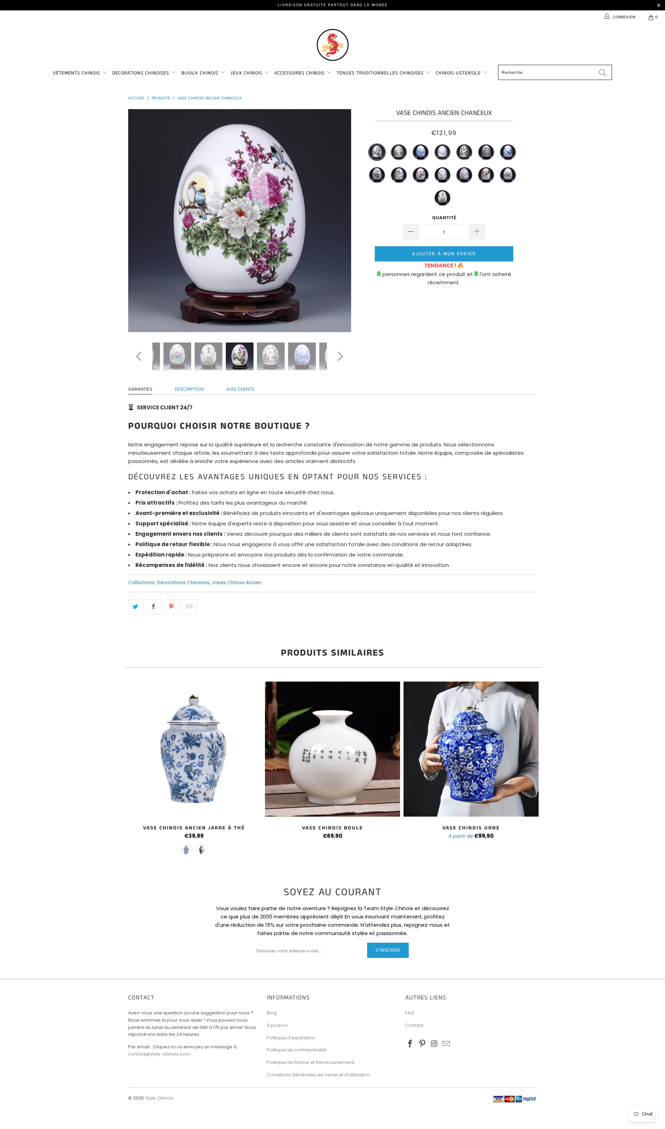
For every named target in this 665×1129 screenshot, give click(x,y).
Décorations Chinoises (141, 73)
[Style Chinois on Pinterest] (422, 1044)
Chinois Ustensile (459, 73)
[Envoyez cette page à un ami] (189, 606)
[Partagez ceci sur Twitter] (135, 606)
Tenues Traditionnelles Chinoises (381, 73)
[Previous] (140, 220)
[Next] (339, 220)
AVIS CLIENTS (240, 389)
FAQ (409, 1013)
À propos (277, 1025)
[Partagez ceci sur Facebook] (153, 606)
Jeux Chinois (247, 73)
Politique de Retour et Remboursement (310, 1062)
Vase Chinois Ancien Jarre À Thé (193, 749)
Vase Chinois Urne (471, 749)
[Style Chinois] (332, 44)
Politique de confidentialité (297, 1050)
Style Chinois (159, 1098)
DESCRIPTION (189, 389)
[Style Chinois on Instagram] (434, 1044)
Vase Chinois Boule (332, 749)
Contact (414, 1025)
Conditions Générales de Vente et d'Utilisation (318, 1075)
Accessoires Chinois (300, 73)
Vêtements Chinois (77, 73)
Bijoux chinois (200, 73)
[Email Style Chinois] (446, 1044)
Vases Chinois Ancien (236, 582)
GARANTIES (140, 389)
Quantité (444, 217)
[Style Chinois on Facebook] (410, 1044)
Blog (272, 1013)
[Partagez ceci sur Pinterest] (171, 606)
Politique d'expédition (291, 1037)
